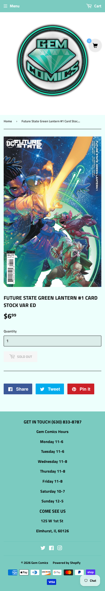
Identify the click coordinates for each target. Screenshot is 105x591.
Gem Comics (39, 562)
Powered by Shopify (67, 562)
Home (8, 121)
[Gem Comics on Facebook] (51, 548)
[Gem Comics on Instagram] (59, 548)
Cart (97, 6)
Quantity (10, 331)
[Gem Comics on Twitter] (43, 548)
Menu (15, 6)
